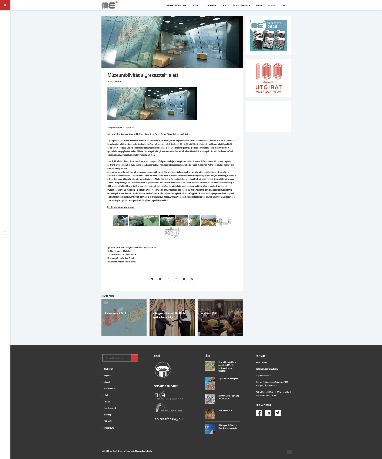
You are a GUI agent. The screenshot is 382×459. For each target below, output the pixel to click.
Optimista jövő (209, 313)
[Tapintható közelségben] (210, 383)
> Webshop (107, 414)
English (285, 5)
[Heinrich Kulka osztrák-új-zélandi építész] (210, 399)
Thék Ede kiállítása (226, 410)
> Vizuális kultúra (109, 388)
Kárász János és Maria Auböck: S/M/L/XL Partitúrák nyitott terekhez (227, 366)
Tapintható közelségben (228, 378)
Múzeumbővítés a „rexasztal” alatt (142, 74)
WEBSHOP (272, 5)
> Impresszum (108, 427)
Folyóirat (118, 81)
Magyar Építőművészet (176, 5)
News (225, 5)
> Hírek (105, 395)
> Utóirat (106, 382)
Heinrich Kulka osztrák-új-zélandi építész (228, 397)
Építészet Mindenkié (241, 5)
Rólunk (259, 5)
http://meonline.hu (264, 375)
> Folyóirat (107, 375)
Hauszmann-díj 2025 (115, 313)
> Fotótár (106, 401)
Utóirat (195, 5)
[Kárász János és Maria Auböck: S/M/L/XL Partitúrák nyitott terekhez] (210, 366)
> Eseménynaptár (110, 408)
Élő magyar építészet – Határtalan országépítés (228, 427)
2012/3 (110, 81)
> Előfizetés (107, 421)
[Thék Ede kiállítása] (210, 414)
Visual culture (211, 5)
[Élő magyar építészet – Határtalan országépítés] (210, 429)
